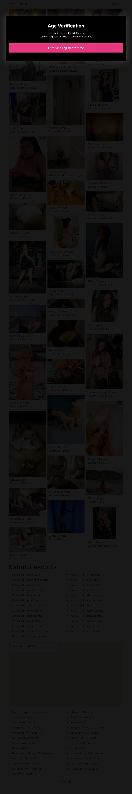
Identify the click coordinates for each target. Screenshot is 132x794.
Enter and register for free (66, 48)
